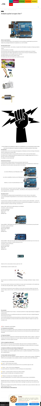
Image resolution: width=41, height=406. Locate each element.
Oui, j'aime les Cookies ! (22, 404)
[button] (38, 7)
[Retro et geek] (3, 4)
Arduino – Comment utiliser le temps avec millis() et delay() (13, 371)
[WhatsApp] (9, 18)
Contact (8, 402)
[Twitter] (5, 18)
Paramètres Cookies (35, 401)
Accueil (2, 9)
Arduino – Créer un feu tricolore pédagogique (11, 367)
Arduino (5, 9)
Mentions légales (3, 402)
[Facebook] (2, 18)
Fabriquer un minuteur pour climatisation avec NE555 (12, 375)
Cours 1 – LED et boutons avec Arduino (9, 363)
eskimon (14, 196)
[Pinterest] (7, 18)
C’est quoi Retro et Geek (15, 384)
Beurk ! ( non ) (34, 404)
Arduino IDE (11, 158)
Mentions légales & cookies (22, 401)
